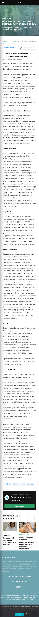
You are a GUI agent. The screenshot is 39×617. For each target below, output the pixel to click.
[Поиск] (36, 2)
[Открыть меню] (3, 2)
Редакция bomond (9, 47)
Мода (8, 484)
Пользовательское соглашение (11, 595)
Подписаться (19, 506)
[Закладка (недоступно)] (34, 613)
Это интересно (28, 484)
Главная (5, 41)
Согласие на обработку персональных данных (19, 599)
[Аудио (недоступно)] (26, 613)
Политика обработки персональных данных (24, 597)
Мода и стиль (6, 18)
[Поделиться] (30, 613)
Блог (10, 41)
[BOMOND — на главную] (19, 2)
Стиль (16, 484)
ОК (19, 614)
